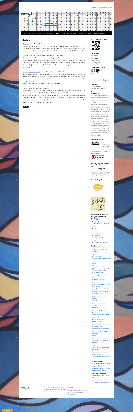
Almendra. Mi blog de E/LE (98, 247)
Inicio (24, 33)
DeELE (94, 265)
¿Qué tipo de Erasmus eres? (31, 72)
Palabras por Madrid (97, 321)
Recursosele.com (96, 330)
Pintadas (25, 88)
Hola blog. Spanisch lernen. (98, 303)
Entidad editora (95, 60)
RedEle (94, 335)
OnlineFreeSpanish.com (97, 319)
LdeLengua (95, 307)
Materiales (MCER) (48, 33)
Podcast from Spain (98, 237)
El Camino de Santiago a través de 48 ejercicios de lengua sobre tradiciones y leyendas (101, 275)
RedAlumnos (95, 333)
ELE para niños (96, 281)
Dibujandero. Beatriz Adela (98, 267)
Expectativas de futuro (29, 55)
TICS (57, 33)
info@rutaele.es (94, 55)
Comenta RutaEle (72, 33)
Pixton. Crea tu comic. (97, 323)
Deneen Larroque (96, 375)
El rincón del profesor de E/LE (99, 279)
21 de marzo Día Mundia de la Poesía (101, 363)
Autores (63, 33)
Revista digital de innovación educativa (101, 64)
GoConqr (94, 300)
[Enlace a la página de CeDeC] (98, 211)
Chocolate (26, 44)
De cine (94, 263)
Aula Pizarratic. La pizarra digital (99, 249)
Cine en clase (95, 251)
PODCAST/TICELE (98, 239)
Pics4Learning (97, 235)
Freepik (95, 228)
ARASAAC (97, 219)
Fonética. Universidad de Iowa (99, 296)
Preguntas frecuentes (99, 33)
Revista (39, 33)
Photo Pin (96, 233)
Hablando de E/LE (96, 302)
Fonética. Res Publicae (97, 295)
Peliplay (96, 232)
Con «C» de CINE (96, 256)
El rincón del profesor (85, 33)
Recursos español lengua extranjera (100, 328)
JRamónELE (95, 305)
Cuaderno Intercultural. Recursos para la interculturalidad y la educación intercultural (101, 259)
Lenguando (95, 309)
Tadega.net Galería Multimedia (101, 242)
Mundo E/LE (95, 317)
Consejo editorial (96, 62)
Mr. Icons (96, 230)
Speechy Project (96, 344)
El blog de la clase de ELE (98, 272)
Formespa (94, 298)
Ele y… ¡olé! (95, 282)
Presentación (31, 33)
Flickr (95, 226)
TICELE (94, 345)
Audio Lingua (97, 221)
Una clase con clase (96, 351)
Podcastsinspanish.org (99, 240)
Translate (103, 88)
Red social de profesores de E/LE (100, 331)
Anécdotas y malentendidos (103, 382)
